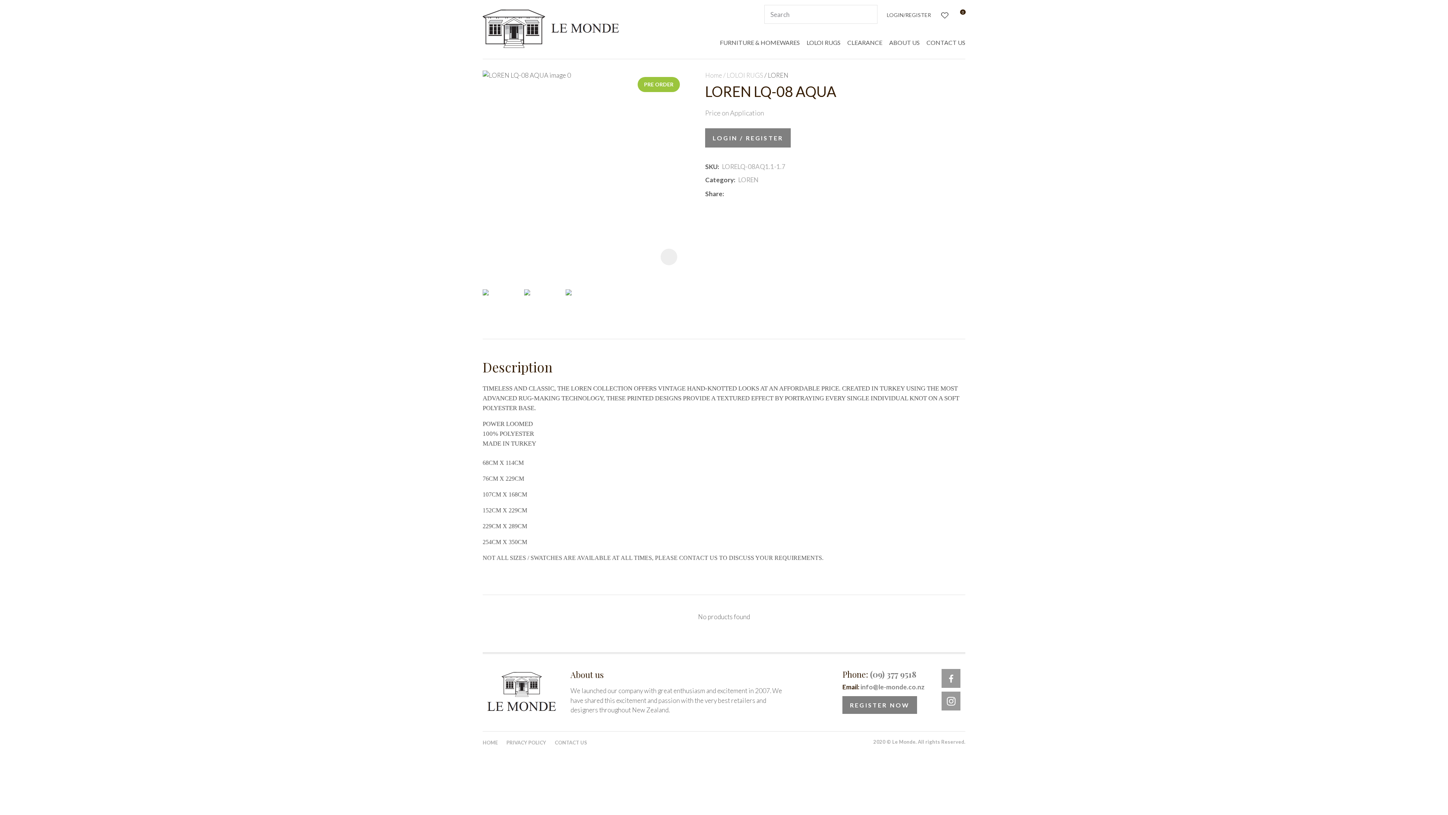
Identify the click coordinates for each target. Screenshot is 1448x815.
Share (713, 194)
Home (713, 75)
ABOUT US (904, 42)
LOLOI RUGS (824, 42)
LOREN (778, 75)
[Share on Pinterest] (760, 194)
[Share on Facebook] (728, 193)
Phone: (879, 674)
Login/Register (909, 15)
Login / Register (748, 137)
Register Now (880, 705)
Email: (883, 687)
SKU (711, 167)
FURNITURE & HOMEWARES (760, 42)
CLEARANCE (864, 42)
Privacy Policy (526, 743)
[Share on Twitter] (738, 194)
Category (719, 180)
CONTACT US (945, 42)
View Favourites (944, 14)
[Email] (749, 194)
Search (868, 14)
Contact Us (571, 743)
